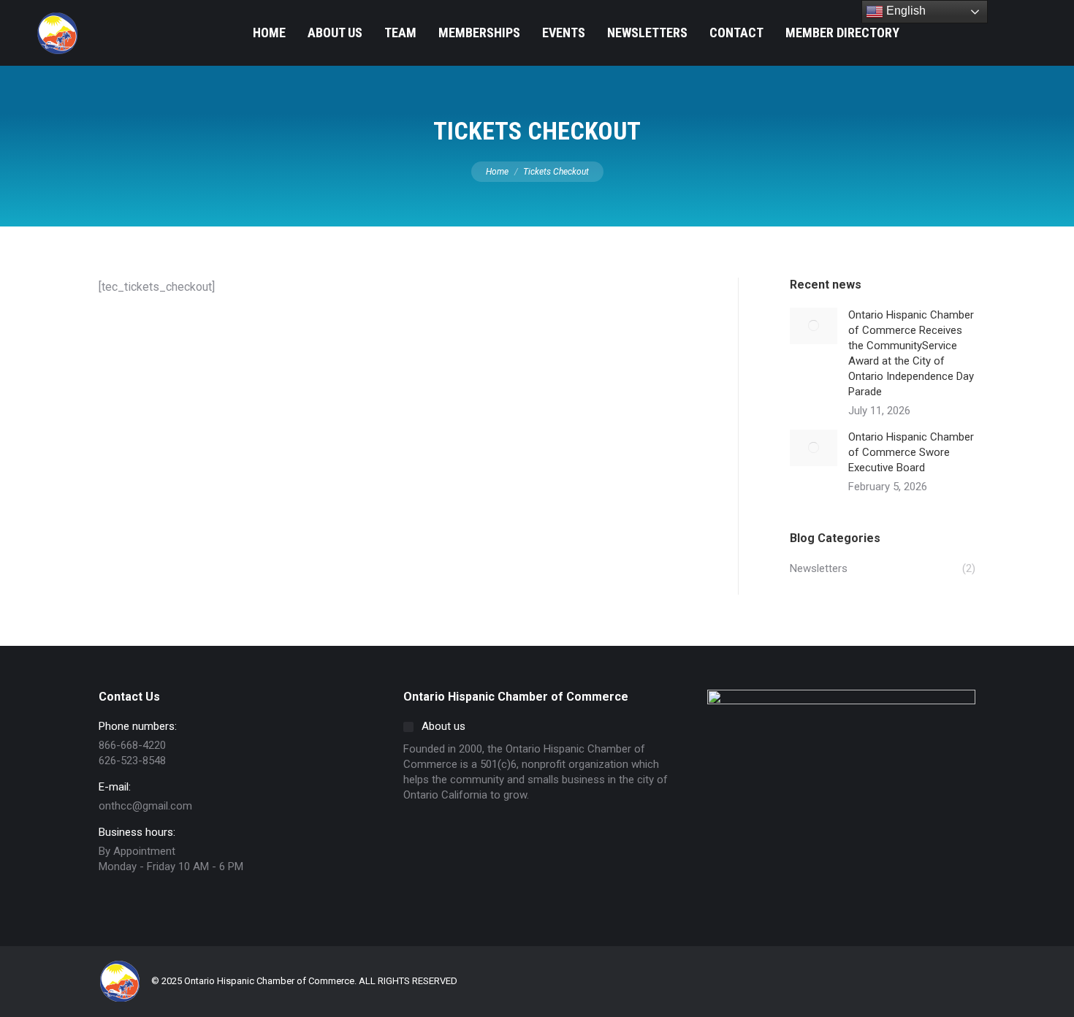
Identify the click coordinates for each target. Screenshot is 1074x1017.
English (904, 10)
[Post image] (813, 326)
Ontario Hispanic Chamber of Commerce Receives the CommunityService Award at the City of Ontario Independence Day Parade (911, 353)
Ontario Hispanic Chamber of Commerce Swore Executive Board (911, 452)
